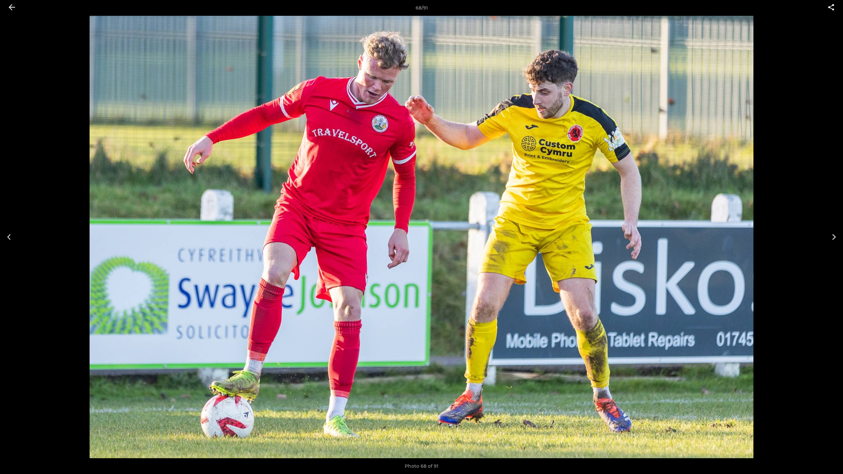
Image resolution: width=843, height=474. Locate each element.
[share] (831, 8)
